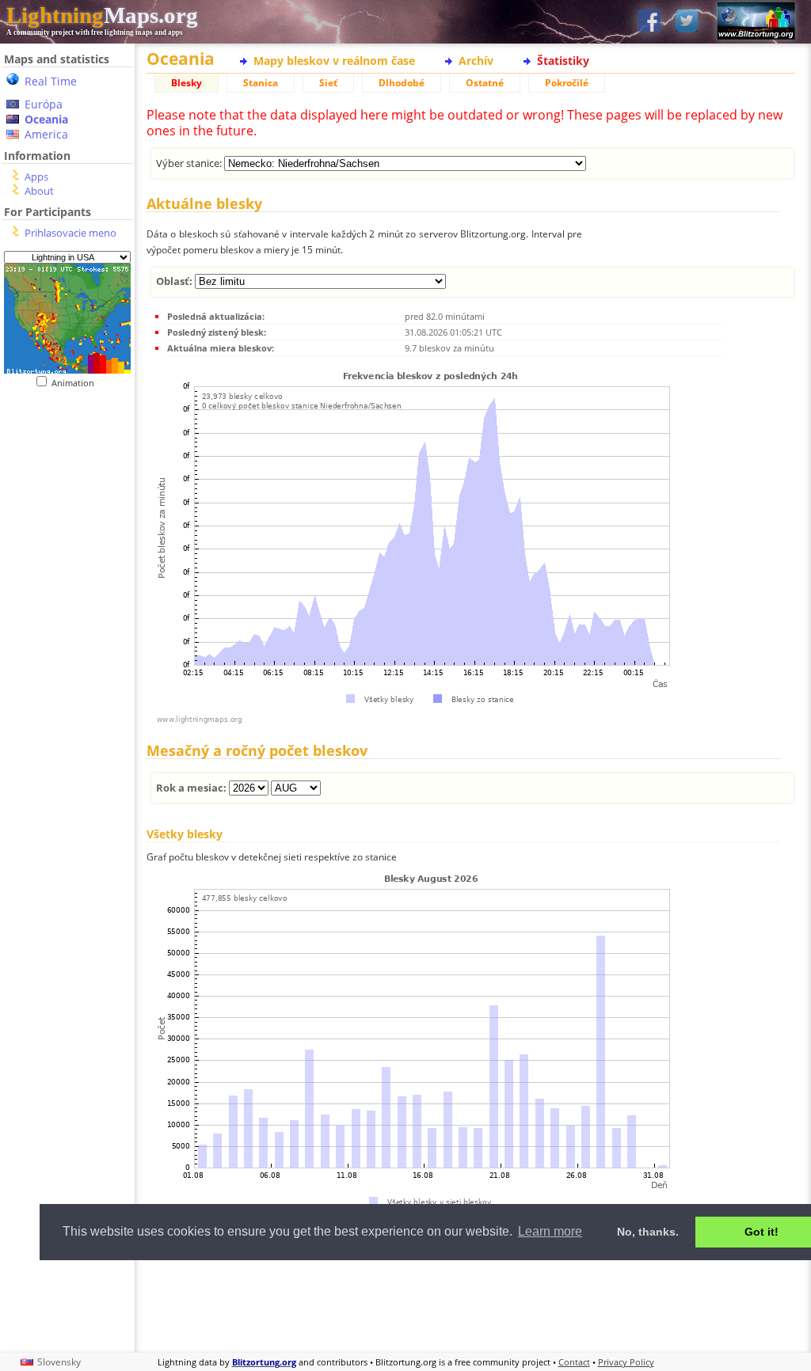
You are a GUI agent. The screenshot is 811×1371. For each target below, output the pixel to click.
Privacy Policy (626, 1362)
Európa (44, 104)
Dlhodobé (402, 82)
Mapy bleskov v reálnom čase (334, 60)
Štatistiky (563, 60)
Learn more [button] (550, 1231)
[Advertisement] (471, 1304)
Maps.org (102, 15)
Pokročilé (566, 82)
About (39, 191)
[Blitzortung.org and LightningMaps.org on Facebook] (649, 22)
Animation (76, 383)
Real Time (51, 81)
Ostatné (485, 82)
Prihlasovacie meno (70, 233)
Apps (36, 176)
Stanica (260, 82)
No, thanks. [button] (648, 1231)
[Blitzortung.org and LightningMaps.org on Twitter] (686, 22)
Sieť (328, 82)
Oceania (46, 119)
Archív (476, 60)
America (46, 134)
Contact (574, 1362)
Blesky (186, 82)
